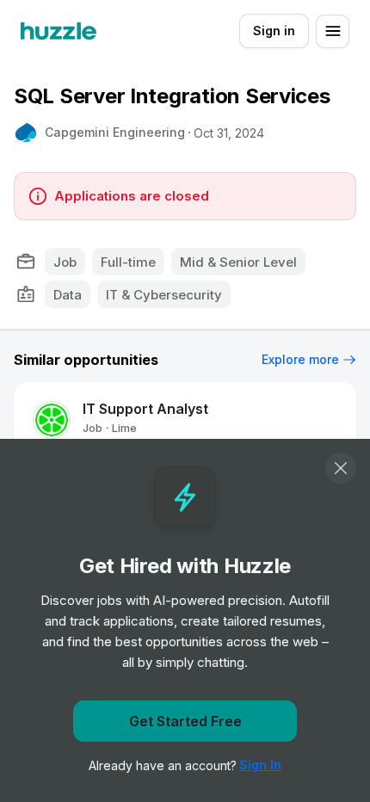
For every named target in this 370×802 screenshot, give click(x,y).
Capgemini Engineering (115, 132)
